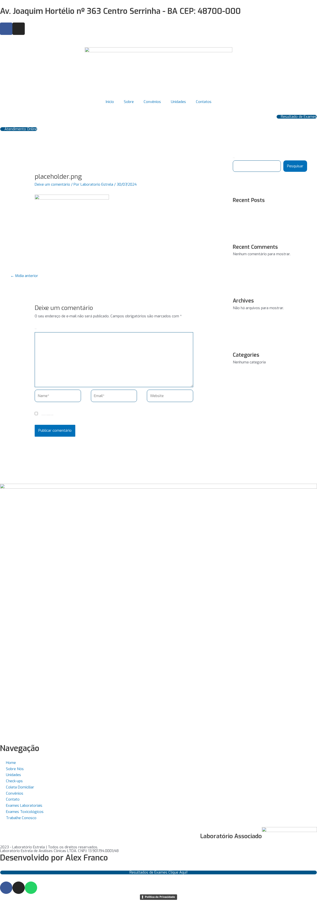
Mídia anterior (24, 275)
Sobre (129, 101)
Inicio (110, 101)
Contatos (203, 101)
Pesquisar (295, 166)
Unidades (178, 101)
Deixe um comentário (52, 184)
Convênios (152, 101)
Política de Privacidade (160, 897)
